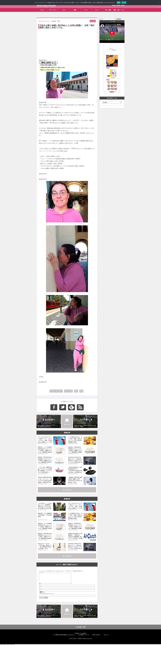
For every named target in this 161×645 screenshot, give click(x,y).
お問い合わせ (96, 634)
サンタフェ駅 (68, 391)
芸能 (75, 10)
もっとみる (67, 490)
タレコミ (106, 634)
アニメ (97, 10)
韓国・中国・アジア (119, 10)
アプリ (64, 10)
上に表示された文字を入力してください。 (47, 593)
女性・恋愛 (108, 10)
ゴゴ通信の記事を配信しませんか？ (64, 634)
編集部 (54, 21)
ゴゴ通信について (83, 634)
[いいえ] (159, 2)
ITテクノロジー (53, 10)
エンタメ (42, 10)
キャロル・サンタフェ (56, 391)
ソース (41, 376)
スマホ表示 (83, 633)
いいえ (124, 2)
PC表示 (77, 633)
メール (40, 586)
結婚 (81, 391)
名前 (40, 583)
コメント (41, 572)
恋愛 (76, 391)
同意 (118, 2)
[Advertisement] (67, 42)
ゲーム (86, 10)
